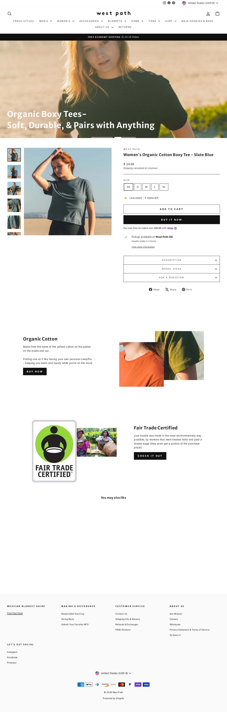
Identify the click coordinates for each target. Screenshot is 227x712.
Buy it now (171, 219)
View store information (143, 247)
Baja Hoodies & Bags (198, 21)
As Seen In (175, 635)
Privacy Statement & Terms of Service (190, 629)
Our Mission (176, 613)
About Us (103, 27)
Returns (125, 27)
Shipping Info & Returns (127, 619)
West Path (131, 149)
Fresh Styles (23, 21)
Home (136, 21)
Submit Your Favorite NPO (74, 624)
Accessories (89, 21)
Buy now (35, 371)
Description (172, 260)
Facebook (12, 657)
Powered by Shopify (113, 698)
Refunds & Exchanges (126, 624)
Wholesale (175, 624)
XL (164, 186)
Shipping (128, 168)
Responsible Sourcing (72, 613)
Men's (44, 21)
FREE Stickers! (123, 629)
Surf (169, 21)
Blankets (116, 21)
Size (126, 180)
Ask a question (171, 277)
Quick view (32, 554)
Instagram (12, 652)
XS (128, 186)
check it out (150, 455)
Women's (64, 21)
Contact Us (121, 613)
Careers (174, 619)
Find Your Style (15, 613)
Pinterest (11, 662)
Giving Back (67, 619)
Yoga (153, 21)
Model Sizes (172, 269)
